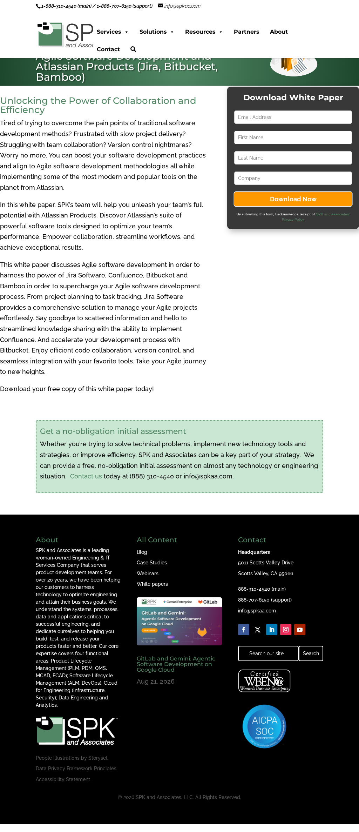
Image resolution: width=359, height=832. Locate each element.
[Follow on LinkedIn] (271, 629)
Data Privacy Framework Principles (76, 768)
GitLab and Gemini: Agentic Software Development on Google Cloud (176, 664)
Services (109, 31)
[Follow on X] (257, 629)
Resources (200, 31)
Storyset (98, 758)
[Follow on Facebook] (243, 629)
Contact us (86, 476)
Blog (142, 552)
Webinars (147, 573)
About (279, 31)
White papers (152, 584)
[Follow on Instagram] (285, 629)
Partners (246, 31)
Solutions (153, 31)
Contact (108, 49)
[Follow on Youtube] (299, 629)
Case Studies (152, 562)
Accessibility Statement (63, 779)
